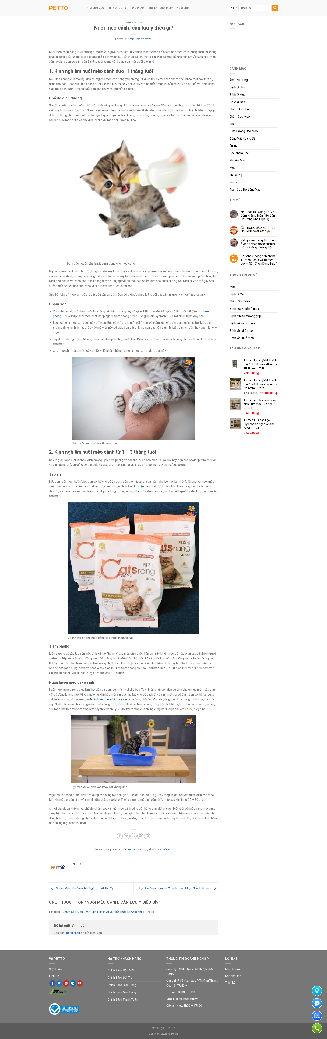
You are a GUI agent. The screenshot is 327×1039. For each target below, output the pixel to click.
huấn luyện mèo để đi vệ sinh (109, 699)
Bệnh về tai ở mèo (241, 330)
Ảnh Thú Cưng (239, 80)
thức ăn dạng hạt (145, 486)
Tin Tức (234, 182)
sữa (153, 105)
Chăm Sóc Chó (239, 109)
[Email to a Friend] (133, 836)
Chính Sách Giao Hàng (122, 985)
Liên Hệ (54, 976)
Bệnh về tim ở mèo (242, 338)
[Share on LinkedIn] (147, 836)
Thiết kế (230, 982)
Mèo (233, 167)
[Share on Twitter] (127, 836)
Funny (233, 146)
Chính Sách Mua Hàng (122, 992)
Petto (58, 8)
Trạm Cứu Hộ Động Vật (245, 189)
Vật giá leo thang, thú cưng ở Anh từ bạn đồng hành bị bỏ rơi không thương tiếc (258, 243)
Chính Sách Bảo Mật (121, 970)
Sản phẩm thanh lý (144, 7)
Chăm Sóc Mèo (133, 22)
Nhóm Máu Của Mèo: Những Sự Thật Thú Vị (84, 888)
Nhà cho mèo (233, 969)
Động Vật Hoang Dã (242, 138)
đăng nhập (73, 933)
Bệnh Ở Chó (237, 87)
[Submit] (275, 8)
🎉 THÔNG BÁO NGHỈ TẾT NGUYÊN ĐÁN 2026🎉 (258, 229)
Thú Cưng (236, 175)
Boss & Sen (237, 102)
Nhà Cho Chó (117, 7)
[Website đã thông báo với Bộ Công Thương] (64, 1009)
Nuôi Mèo (166, 7)
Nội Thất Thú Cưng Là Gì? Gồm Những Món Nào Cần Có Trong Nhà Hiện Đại (258, 215)
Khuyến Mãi (237, 160)
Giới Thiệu (55, 969)
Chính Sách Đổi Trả (120, 977)
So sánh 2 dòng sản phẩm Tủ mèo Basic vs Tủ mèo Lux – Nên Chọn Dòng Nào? (259, 259)
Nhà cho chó (233, 976)
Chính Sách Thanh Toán (123, 999)
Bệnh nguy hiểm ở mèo (244, 309)
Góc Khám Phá (239, 153)
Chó (232, 124)
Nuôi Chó (183, 7)
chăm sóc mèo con (161, 849)
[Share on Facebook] (120, 836)
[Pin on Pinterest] (140, 836)
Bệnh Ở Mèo (238, 94)
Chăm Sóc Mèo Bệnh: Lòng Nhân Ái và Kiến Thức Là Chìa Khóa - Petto (108, 912)
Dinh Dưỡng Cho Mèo (244, 131)
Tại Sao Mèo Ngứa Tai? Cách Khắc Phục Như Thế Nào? (175, 888)
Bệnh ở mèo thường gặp (245, 316)
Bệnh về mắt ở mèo (242, 323)
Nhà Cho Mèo (95, 7)
